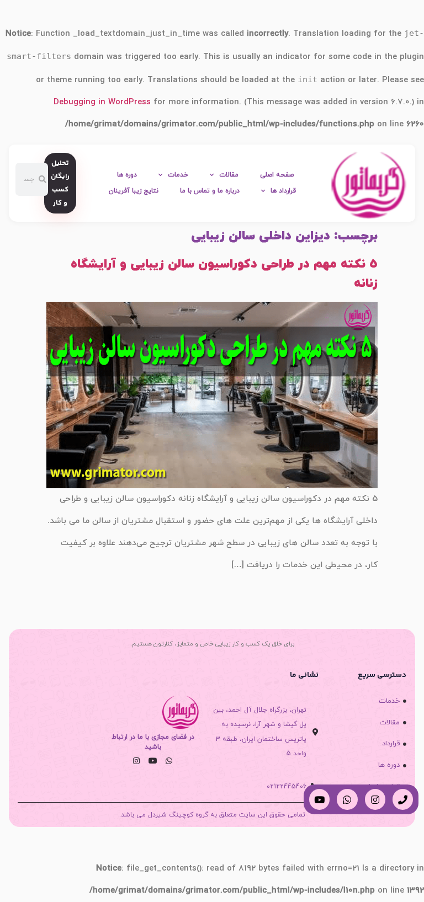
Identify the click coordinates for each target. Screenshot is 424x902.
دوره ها (127, 174)
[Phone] (403, 799)
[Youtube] (152, 761)
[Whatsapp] (169, 761)
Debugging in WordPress (102, 102)
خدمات (178, 174)
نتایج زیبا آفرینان (133, 190)
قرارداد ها (283, 190)
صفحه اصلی (277, 174)
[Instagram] (136, 761)
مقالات (229, 174)
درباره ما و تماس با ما (210, 190)
